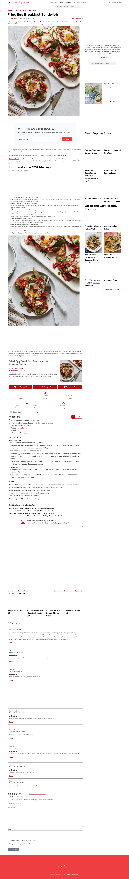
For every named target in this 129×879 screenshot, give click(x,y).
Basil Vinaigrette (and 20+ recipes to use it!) (92, 283)
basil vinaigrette (24, 425)
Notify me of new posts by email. (19, 844)
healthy (97, 52)
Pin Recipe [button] (45, 387)
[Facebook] (115, 2)
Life (74, 2)
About (53, 874)
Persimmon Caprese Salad (18, 591)
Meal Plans (69, 2)
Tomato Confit (39, 22)
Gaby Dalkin (14, 18)
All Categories (20, 10)
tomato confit (23, 428)
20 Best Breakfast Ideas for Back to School (35, 613)
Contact (58, 874)
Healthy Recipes (54, 2)
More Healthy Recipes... (113, 289)
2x (76, 417)
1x (73, 417)
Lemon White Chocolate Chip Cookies (67, 591)
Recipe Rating (12, 803)
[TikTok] (112, 2)
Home (10, 10)
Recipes (62, 2)
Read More (103, 57)
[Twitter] (117, 2)
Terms (68, 874)
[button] (9, 371)
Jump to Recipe (77, 18)
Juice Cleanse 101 (93, 198)
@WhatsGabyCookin (39, 523)
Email (10, 835)
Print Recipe (20, 387)
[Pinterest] (120, 2)
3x (80, 417)
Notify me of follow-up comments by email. (23, 840)
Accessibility (74, 874)
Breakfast (33, 10)
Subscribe (84, 2)
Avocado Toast (110, 280)
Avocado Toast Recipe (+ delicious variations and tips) (92, 175)
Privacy (63, 874)
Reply (11, 643)
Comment (11, 808)
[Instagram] (109, 2)
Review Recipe (71, 387)
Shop (78, 2)
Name (10, 829)
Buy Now (113, 102)
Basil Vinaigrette (14, 155)
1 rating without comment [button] (37, 794)
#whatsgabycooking (60, 523)
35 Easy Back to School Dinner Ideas (53, 613)
